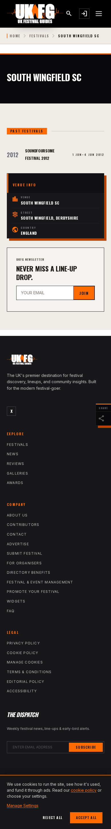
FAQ (11, 611)
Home (15, 36)
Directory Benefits (29, 572)
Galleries (17, 473)
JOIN (84, 293)
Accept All (86, 817)
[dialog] (55, 802)
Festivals (39, 36)
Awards (15, 483)
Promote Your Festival (33, 591)
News (12, 454)
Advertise (18, 544)
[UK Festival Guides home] (55, 361)
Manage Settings (22, 805)
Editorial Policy (25, 681)
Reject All (52, 817)
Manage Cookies (25, 662)
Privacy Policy (23, 643)
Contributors (23, 524)
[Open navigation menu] (99, 14)
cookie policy (83, 790)
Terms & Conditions (29, 672)
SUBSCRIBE (86, 747)
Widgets (16, 601)
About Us (17, 515)
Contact (17, 534)
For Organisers (24, 563)
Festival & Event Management (40, 582)
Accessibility (22, 691)
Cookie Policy (22, 653)
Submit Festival (24, 553)
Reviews (15, 464)
